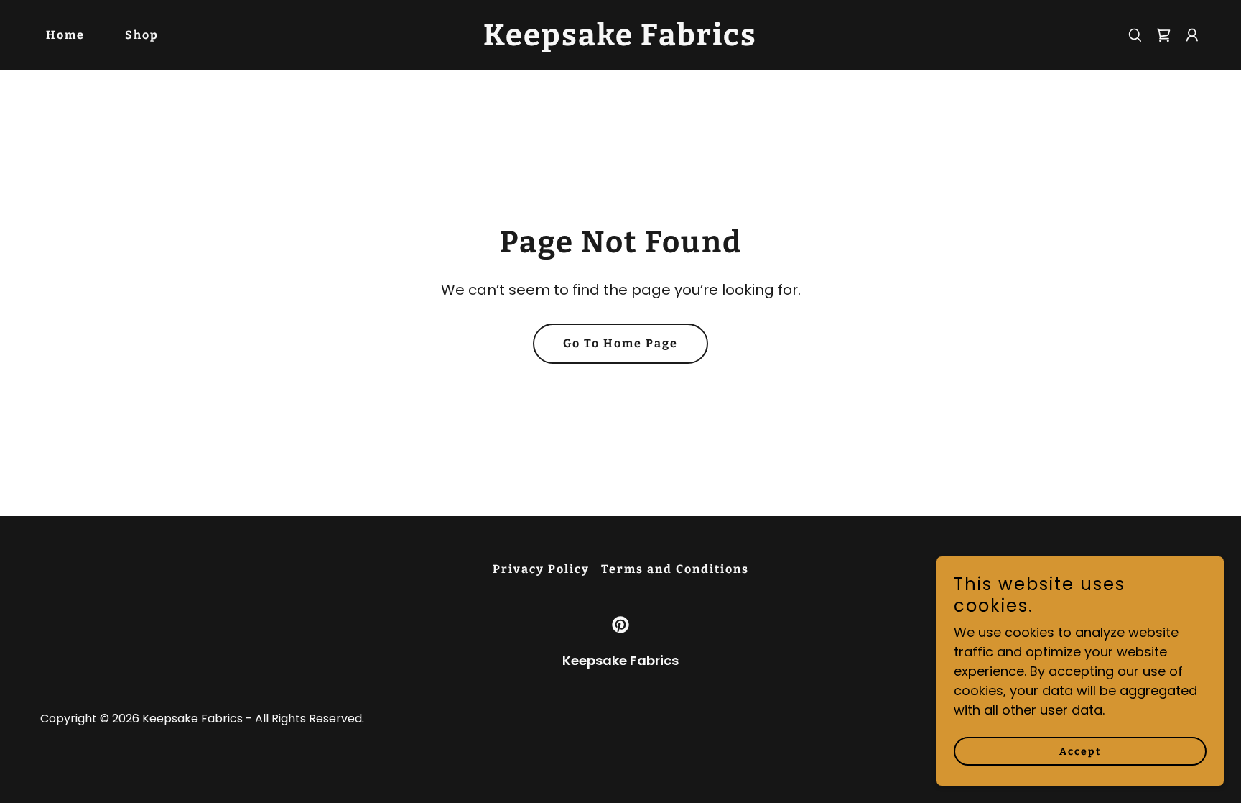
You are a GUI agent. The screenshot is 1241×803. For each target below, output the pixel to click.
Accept (1080, 751)
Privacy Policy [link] (541, 569)
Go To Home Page (620, 343)
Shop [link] (142, 35)
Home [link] (65, 35)
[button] (1192, 35)
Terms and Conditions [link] (675, 569)
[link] (620, 41)
